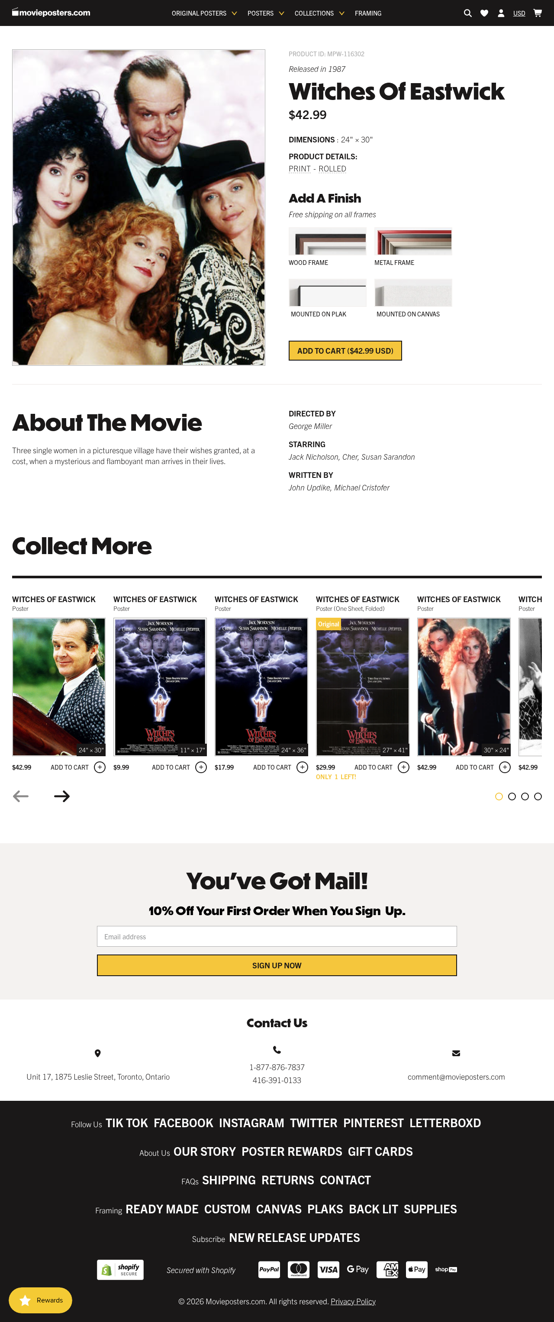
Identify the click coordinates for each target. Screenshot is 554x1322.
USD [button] (519, 13)
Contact (345, 1179)
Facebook (183, 1122)
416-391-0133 (277, 1080)
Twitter (314, 1122)
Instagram (251, 1122)
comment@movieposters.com (456, 1076)
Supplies (430, 1208)
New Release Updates (294, 1237)
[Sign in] (501, 13)
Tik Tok (127, 1122)
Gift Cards (380, 1151)
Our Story (205, 1151)
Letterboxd (445, 1122)
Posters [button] (261, 13)
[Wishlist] (484, 13)
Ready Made (162, 1208)
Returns (287, 1179)
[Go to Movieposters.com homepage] (51, 12)
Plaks (325, 1208)
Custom (227, 1208)
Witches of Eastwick (54, 599)
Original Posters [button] (199, 13)
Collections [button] (314, 13)
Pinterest (373, 1122)
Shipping (229, 1179)
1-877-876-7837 (277, 1067)
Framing (368, 13)
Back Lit (373, 1208)
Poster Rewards (292, 1151)
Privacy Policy (353, 1301)
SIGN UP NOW (277, 965)
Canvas (279, 1208)
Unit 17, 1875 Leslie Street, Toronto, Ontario (98, 1076)
